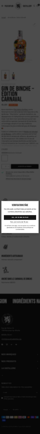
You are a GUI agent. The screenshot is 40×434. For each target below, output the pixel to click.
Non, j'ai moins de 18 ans (19, 222)
